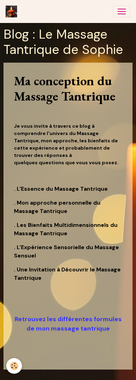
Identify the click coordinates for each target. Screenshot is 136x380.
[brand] (13, 11)
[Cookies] (14, 366)
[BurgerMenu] (121, 11)
